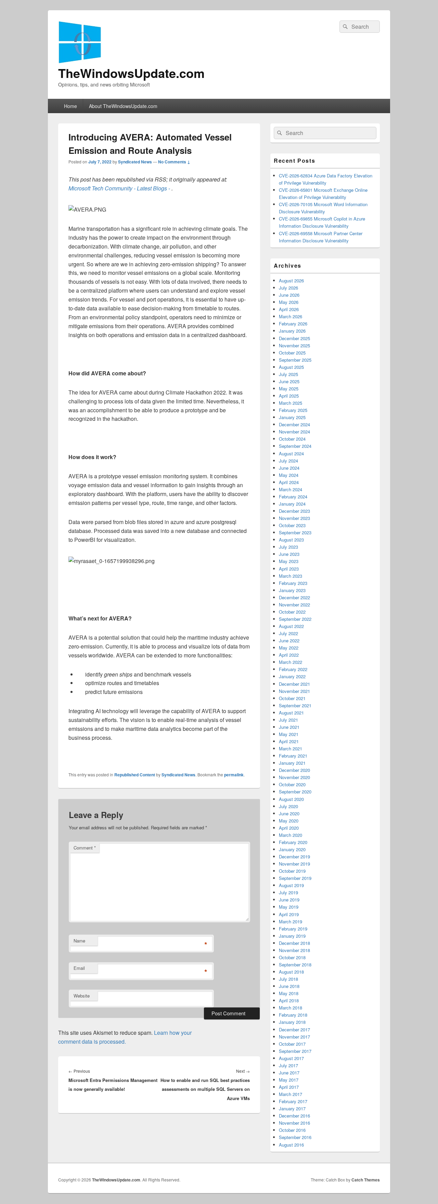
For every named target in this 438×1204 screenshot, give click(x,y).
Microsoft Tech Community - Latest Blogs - (119, 188)
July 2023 (288, 547)
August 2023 (291, 539)
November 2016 (294, 1123)
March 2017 (290, 1094)
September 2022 (295, 619)
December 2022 (294, 597)
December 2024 (294, 424)
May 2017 (288, 1079)
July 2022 (288, 633)
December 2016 (294, 1115)
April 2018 (289, 1000)
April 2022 (289, 655)
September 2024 (295, 446)
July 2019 (288, 892)
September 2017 (295, 1051)
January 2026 (292, 330)
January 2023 (292, 590)
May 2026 (288, 302)
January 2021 (292, 763)
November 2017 (294, 1036)
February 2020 (293, 842)
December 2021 (294, 684)
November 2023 (294, 518)
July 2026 (288, 287)
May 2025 (288, 388)
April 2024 (289, 482)
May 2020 (288, 820)
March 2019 (290, 921)
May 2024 (288, 475)
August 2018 (291, 971)
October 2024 (292, 439)
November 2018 (294, 950)
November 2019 (294, 863)
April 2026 (289, 309)
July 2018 (288, 979)
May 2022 (288, 647)
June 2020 (289, 813)
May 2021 (288, 734)
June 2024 (289, 468)
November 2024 (294, 431)
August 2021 (291, 712)
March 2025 (290, 403)
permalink (234, 775)
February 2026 (293, 323)
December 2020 (294, 770)
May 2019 (288, 907)
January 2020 (292, 849)
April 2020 (289, 828)
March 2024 (290, 489)
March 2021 (290, 748)
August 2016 (291, 1144)
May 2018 (288, 993)
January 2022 (292, 676)
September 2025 (295, 360)
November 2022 (294, 604)
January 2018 (292, 1022)
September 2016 (295, 1137)
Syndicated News (135, 162)
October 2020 (292, 784)
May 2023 (288, 561)
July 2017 (288, 1065)
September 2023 (295, 532)
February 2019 (293, 928)
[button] (87, 209)
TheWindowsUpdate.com (131, 73)
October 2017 (292, 1044)
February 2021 (293, 755)
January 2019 (292, 936)
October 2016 (292, 1130)
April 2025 (289, 395)
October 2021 (292, 698)
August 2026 (291, 280)
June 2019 (289, 899)
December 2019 (294, 856)
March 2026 (290, 316)
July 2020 (288, 806)
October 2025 (292, 352)
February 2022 (293, 669)
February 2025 (293, 410)
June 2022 (289, 640)
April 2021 (289, 741)
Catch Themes (365, 1180)
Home (70, 106)
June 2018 (289, 986)
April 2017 (289, 1087)
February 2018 (293, 1015)
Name (79, 940)
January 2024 (292, 503)
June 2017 (289, 1072)
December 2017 (294, 1029)
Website (82, 995)
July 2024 (288, 460)
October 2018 (292, 957)
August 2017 (291, 1058)
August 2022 (291, 626)
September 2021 (295, 705)
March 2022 (290, 662)
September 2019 (295, 878)
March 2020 (290, 835)
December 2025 (294, 338)
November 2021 (294, 691)
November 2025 (294, 345)
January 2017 (292, 1108)
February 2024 (293, 496)
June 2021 (289, 727)
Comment (85, 847)
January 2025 (292, 417)
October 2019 (292, 871)
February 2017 (293, 1101)
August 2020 (291, 799)
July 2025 (288, 374)
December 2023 (294, 511)
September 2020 (295, 791)
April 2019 (289, 914)
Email (79, 968)
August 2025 (291, 367)
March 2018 (290, 1007)
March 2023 (290, 576)
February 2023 (293, 583)
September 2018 (295, 964)
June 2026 (289, 295)
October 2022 (292, 611)
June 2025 (289, 381)
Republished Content (134, 775)
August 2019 (291, 885)
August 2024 (291, 453)
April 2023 (289, 568)
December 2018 (294, 943)
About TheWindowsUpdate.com (123, 106)
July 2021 (288, 720)
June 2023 (289, 554)
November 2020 (294, 777)
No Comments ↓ (174, 162)
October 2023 (292, 525)
